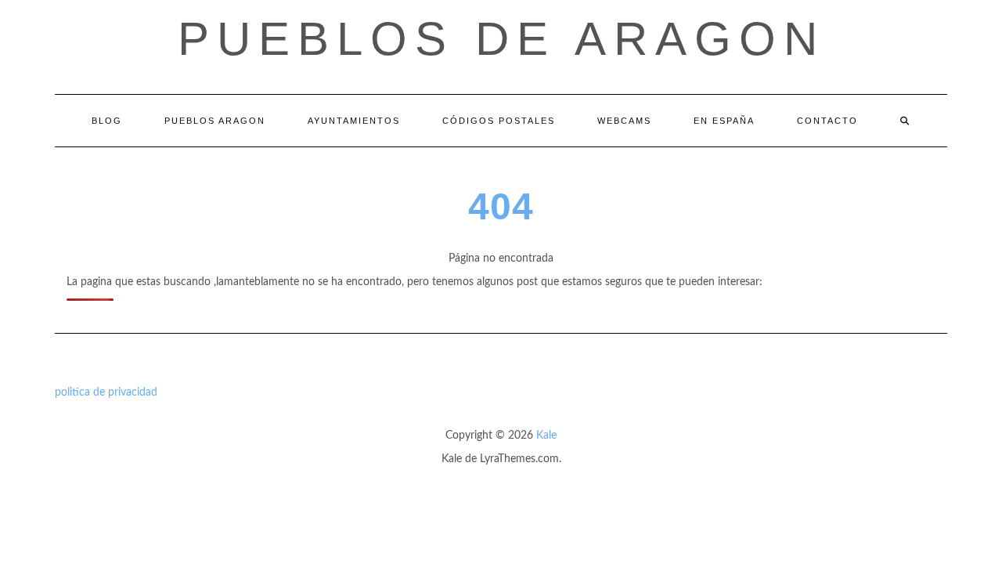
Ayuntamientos (354, 120)
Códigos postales (498, 120)
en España (724, 120)
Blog (107, 120)
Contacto (827, 120)
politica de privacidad (106, 392)
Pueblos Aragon (214, 120)
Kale (546, 435)
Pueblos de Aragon (501, 39)
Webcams (624, 120)
